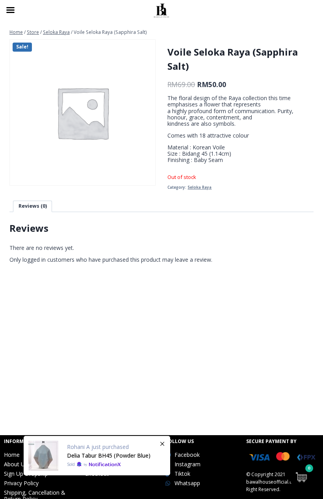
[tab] (32, 206)
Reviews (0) (33, 206)
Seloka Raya (199, 187)
